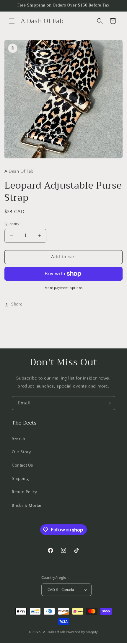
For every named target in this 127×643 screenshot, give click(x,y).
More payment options (64, 288)
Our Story (21, 452)
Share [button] (16, 304)
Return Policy (24, 492)
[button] (11, 21)
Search (18, 438)
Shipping (20, 478)
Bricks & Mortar (27, 505)
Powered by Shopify (82, 632)
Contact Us (22, 465)
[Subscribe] (108, 403)
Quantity (11, 224)
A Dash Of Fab (54, 632)
